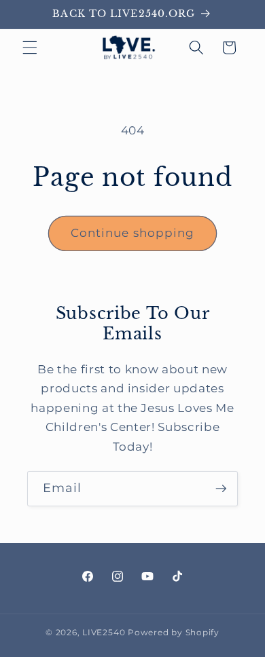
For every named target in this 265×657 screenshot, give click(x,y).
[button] (30, 47)
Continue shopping (133, 233)
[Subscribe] (221, 488)
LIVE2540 (103, 632)
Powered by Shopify (173, 632)
